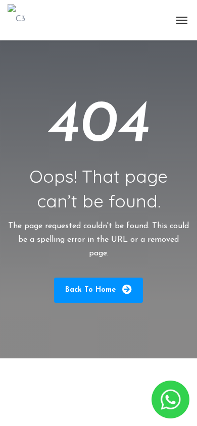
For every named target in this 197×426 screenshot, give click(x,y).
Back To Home (91, 290)
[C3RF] (18, 20)
